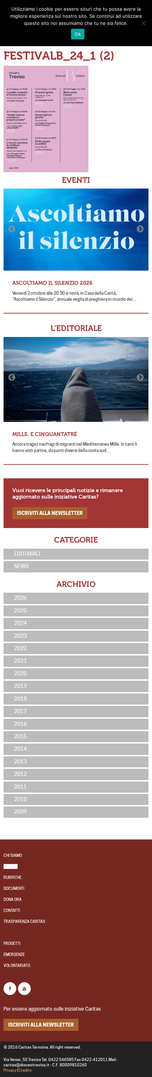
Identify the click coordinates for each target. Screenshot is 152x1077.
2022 (20, 648)
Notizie (10, 866)
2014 (20, 749)
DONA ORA (13, 899)
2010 (20, 799)
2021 (20, 661)
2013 (20, 761)
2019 (20, 686)
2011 (20, 787)
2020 (20, 673)
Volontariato (17, 965)
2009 (20, 812)
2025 (20, 611)
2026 (20, 598)
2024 (20, 623)
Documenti (14, 888)
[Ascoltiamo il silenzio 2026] (76, 230)
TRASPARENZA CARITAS (24, 921)
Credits (25, 1070)
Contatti (12, 910)
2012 (20, 774)
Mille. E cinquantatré (44, 434)
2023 (20, 636)
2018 (20, 699)
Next (139, 229)
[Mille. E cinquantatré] (76, 379)
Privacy (10, 1070)
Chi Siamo (13, 855)
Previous (12, 229)
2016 (20, 724)
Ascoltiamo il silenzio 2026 (52, 283)
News (21, 566)
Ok (78, 34)
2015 (20, 736)
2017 (20, 711)
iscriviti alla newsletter (50, 513)
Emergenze (14, 954)
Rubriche (13, 877)
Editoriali (27, 554)
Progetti (12, 943)
